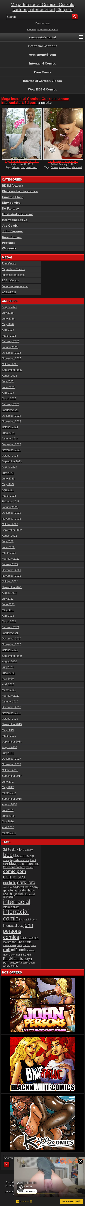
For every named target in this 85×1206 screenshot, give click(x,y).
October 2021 (10, 581)
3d (5, 849)
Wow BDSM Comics (42, 89)
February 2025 (10, 404)
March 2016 (9, 833)
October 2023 (10, 455)
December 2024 (11, 415)
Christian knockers (14, 867)
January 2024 (10, 438)
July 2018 (8, 753)
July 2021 (8, 598)
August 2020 (9, 661)
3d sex (15, 167)
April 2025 (8, 392)
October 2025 (10, 364)
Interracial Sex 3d (15, 219)
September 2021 (12, 587)
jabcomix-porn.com (13, 274)
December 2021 (11, 570)
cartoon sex (30, 863)
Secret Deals (28, 962)
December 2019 (11, 707)
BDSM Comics (10, 280)
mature (7, 942)
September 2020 (12, 655)
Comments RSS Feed (48, 30)
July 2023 (8, 473)
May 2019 (8, 730)
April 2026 (8, 329)
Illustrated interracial (17, 214)
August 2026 (9, 307)
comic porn (65, 167)
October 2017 (10, 770)
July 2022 (8, 541)
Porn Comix (42, 72)
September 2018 (12, 741)
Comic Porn (9, 292)
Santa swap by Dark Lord (63, 161)
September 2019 (12, 724)
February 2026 (10, 341)
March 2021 (9, 621)
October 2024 (10, 427)
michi (19, 945)
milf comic (19, 950)
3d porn (29, 850)
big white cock (19, 860)
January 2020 (10, 701)
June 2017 (8, 781)
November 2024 (11, 421)
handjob (22, 890)
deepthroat (22, 887)
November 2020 (11, 644)
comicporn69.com (42, 54)
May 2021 (8, 610)
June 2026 (8, 318)
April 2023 (8, 490)
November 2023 (11, 450)
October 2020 (10, 650)
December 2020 (11, 638)
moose (30, 950)
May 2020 (8, 678)
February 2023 (10, 501)
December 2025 (11, 352)
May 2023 (8, 484)
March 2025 (9, 398)
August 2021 (9, 592)
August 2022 (9, 535)
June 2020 (8, 673)
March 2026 (9, 335)
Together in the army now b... (22, 161)
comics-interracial (42, 37)
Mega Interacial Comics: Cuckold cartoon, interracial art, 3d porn (42, 7)
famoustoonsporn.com (15, 286)
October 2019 (10, 718)
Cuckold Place (12, 197)
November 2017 (11, 764)
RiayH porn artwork (17, 960)
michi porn (29, 945)
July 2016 (8, 810)
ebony (34, 887)
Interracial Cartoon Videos (42, 80)
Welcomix (9, 248)
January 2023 (10, 507)
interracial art (11, 907)
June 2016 (8, 815)
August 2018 (9, 747)
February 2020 (10, 695)
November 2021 (11, 575)
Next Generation (11, 954)
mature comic (22, 942)
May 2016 (8, 821)
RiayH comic (13, 959)
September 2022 (12, 530)
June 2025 (8, 387)
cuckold (9, 882)
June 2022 (8, 547)
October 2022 (10, 524)
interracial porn (28, 919)
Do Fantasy (10, 208)
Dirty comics (11, 202)
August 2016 (9, 804)
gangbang (10, 890)
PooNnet (8, 242)
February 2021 (10, 627)
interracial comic (16, 915)
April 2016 (8, 827)
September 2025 (12, 369)
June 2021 (8, 604)
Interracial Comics (42, 63)
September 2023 (12, 461)
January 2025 (10, 410)
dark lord (77, 167)
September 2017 (12, 775)
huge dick (17, 894)
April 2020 (8, 684)
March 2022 (9, 552)
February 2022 (10, 558)
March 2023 (9, 495)
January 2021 (10, 632)
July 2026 (8, 312)
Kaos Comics (12, 237)
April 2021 (8, 615)
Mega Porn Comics (13, 269)
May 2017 (8, 787)
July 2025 (8, 381)
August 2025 (9, 375)
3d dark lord (16, 849)
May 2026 (8, 324)
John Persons (12, 231)
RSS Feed (31, 30)
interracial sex (13, 925)
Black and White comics (20, 191)
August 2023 (9, 467)
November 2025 (11, 358)
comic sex (31, 167)
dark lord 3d (9, 887)
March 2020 (9, 690)
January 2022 (10, 564)
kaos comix (29, 938)
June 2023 (8, 478)
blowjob (15, 863)
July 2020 (8, 667)
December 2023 (11, 444)
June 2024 (8, 432)
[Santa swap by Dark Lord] (63, 134)
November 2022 (11, 518)
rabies (26, 954)
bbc (23, 167)
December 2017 (11, 758)
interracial (16, 901)
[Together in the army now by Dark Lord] (22, 134)
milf (6, 949)
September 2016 (12, 798)
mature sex (9, 945)
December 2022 (11, 512)
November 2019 (11, 713)
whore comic (10, 965)
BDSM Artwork (12, 185)
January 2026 (10, 347)
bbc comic (21, 855)
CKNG (29, 867)
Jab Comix (10, 225)
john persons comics (18, 931)
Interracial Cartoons (42, 46)
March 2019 (9, 735)
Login (47, 23)
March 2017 (9, 792)
